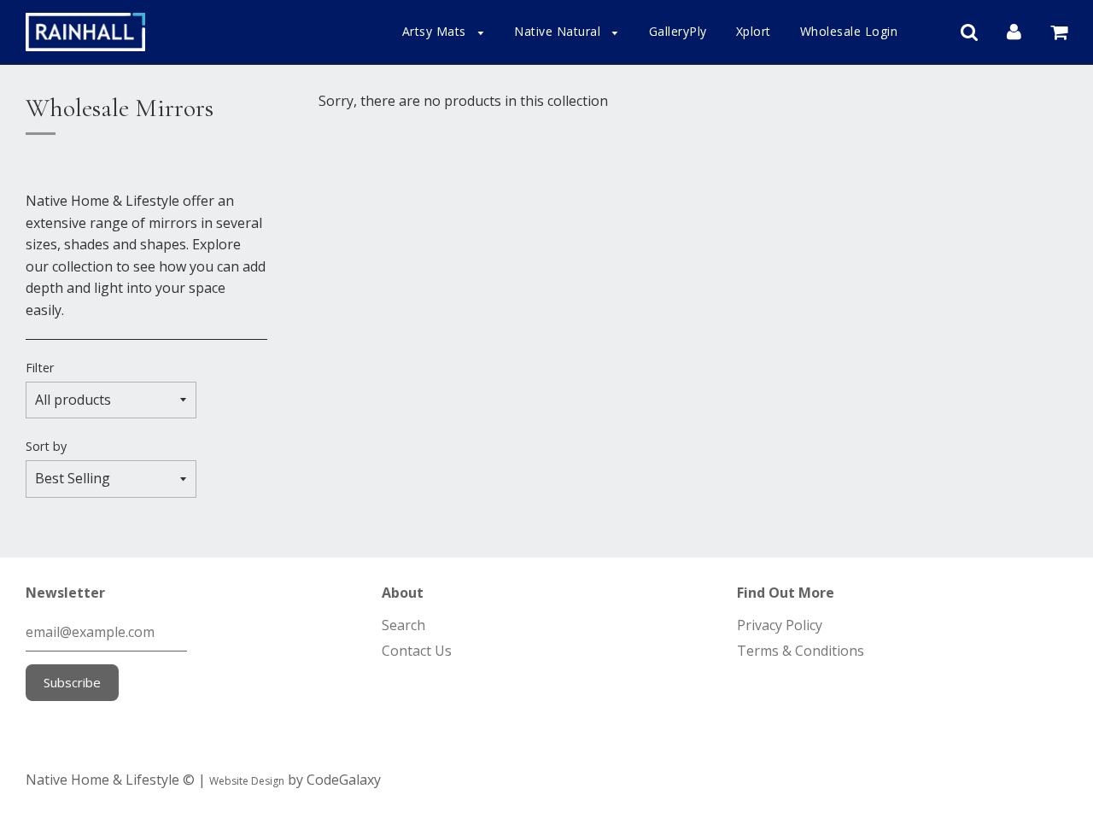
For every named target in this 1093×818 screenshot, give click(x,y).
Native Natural (559, 31)
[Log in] (1014, 30)
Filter (40, 367)
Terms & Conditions (800, 650)
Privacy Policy (779, 625)
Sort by (46, 446)
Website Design (246, 781)
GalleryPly (678, 31)
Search (403, 625)
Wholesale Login (849, 31)
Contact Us (417, 650)
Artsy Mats (436, 31)
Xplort (753, 31)
